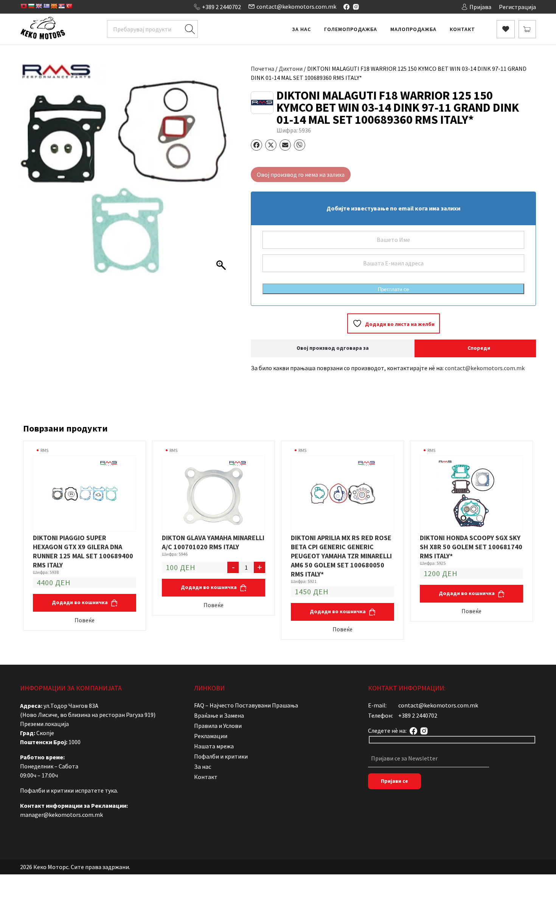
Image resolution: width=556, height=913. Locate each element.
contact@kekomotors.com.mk (296, 6)
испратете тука (96, 790)
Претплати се (393, 289)
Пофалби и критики (221, 756)
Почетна (262, 68)
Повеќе (85, 620)
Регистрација (517, 7)
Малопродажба (413, 29)
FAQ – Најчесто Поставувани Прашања (246, 705)
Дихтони (291, 68)
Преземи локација (44, 724)
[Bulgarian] (31, 6)
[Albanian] (23, 6)
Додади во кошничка (80, 602)
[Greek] (46, 6)
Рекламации (210, 736)
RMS (44, 450)
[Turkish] (68, 6)
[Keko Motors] (42, 29)
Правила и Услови (218, 725)
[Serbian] (61, 6)
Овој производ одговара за (333, 347)
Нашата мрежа (214, 746)
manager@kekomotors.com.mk (61, 814)
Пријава (480, 7)
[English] (38, 6)
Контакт (462, 29)
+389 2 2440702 (221, 7)
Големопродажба (350, 29)
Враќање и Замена (219, 715)
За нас (301, 29)
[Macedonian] (53, 6)
